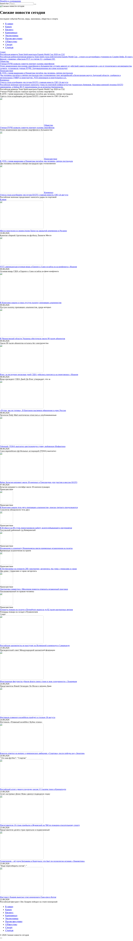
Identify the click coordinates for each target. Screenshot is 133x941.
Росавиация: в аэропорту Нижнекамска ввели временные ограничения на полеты (36, 548)
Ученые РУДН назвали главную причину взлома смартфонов (27, 127)
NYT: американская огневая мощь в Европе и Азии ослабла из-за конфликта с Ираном (38, 267)
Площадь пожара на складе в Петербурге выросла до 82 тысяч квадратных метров (36, 609)
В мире (9, 23)
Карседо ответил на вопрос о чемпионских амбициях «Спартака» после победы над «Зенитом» (42, 753)
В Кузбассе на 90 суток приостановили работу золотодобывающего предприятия (36, 528)
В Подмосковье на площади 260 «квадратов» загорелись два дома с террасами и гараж (38, 569)
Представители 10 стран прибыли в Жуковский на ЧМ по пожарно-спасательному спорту (40, 825)
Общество (11, 41)
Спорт (8, 44)
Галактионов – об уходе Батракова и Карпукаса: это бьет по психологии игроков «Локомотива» (42, 861)
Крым (8, 26)
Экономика (11, 35)
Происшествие (13, 38)
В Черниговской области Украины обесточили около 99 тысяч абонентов (32, 338)
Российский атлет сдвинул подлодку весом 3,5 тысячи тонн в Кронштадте (33, 789)
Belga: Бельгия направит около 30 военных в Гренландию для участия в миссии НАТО (38, 482)
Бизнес (9, 29)
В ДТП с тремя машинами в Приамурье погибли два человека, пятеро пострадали (36, 161)
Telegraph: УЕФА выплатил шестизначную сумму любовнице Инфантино (32, 446)
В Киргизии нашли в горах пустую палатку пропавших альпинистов (30, 303)
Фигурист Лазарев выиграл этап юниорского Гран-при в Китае (28, 897)
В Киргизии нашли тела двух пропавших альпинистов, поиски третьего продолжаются (39, 507)
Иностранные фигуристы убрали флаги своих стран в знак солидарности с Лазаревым (38, 681)
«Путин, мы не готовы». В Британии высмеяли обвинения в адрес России (33, 410)
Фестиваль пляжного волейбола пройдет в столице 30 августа (27, 717)
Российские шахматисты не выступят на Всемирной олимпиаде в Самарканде (35, 645)
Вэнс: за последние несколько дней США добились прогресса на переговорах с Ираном (39, 374)
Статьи (9, 47)
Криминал (11, 32)
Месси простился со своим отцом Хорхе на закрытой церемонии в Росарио (33, 231)
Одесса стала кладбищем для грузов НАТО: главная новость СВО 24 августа (34, 195)
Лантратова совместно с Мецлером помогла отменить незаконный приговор (34, 589)
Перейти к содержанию (10, 1)
